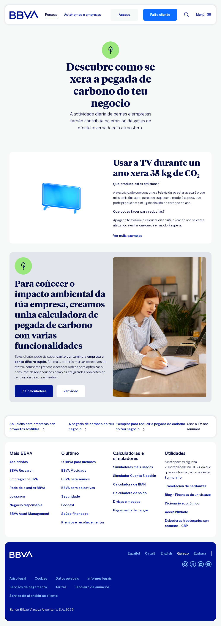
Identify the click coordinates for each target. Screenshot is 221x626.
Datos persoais (67, 578)
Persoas (51, 15)
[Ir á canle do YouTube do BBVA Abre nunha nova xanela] (208, 564)
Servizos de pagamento (28, 587)
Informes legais (99, 578)
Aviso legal (17, 578)
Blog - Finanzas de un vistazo (188, 495)
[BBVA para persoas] (23, 14)
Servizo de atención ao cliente (33, 596)
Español (134, 553)
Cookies (41, 578)
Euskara (200, 553)
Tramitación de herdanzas (185, 486)
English (166, 553)
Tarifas (60, 587)
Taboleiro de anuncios (92, 587)
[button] (124, 15)
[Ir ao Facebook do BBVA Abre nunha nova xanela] (185, 564)
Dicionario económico (182, 503)
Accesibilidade (176, 512)
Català (150, 553)
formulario (173, 477)
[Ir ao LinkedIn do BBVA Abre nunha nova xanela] (201, 564)
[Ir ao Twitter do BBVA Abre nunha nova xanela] (193, 564)
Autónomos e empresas (82, 15)
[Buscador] (186, 14)
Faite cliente (160, 15)
